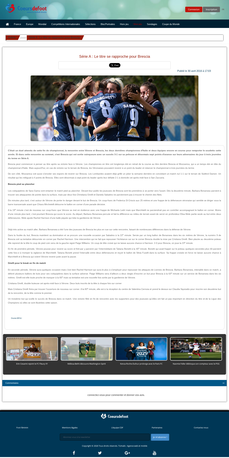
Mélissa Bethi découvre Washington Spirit (86, 363)
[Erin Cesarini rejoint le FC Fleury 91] (32, 348)
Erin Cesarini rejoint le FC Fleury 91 (32, 363)
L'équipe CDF (117, 427)
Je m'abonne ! (160, 437)
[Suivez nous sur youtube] (154, 453)
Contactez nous (201, 427)
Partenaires (157, 427)
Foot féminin (22, 427)
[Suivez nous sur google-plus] (138, 453)
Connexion (194, 9)
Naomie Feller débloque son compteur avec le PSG (196, 363)
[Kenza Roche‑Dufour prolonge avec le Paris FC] (141, 348)
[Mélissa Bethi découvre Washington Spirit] (87, 348)
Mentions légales (70, 427)
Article (12, 37)
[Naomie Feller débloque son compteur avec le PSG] (196, 348)
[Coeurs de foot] (24, 7)
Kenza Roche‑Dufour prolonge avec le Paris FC (141, 363)
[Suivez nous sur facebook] (85, 453)
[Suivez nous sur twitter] (111, 453)
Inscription (211, 9)
